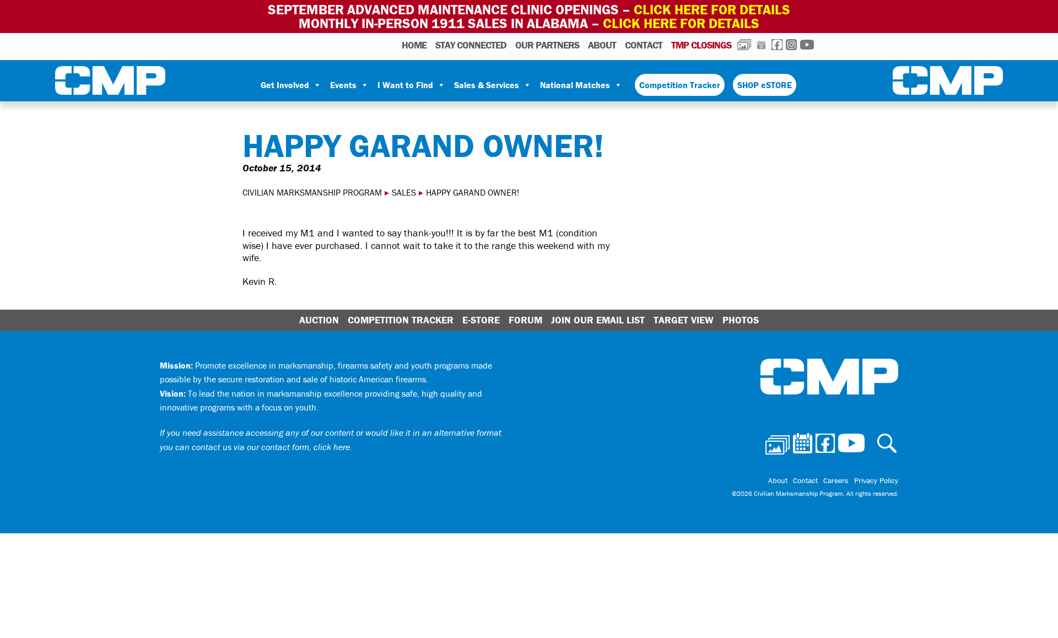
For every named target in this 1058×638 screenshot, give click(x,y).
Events (343, 84)
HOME (414, 45)
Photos (744, 44)
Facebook (776, 44)
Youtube (807, 44)
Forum (525, 319)
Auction (319, 319)
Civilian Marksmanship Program (110, 82)
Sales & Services (486, 84)
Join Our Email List (598, 319)
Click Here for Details (681, 23)
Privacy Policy (876, 480)
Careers (836, 480)
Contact (643, 45)
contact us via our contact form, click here (271, 446)
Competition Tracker (679, 84)
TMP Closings (701, 45)
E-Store (481, 319)
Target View (684, 319)
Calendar (761, 44)
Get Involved (285, 84)
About (602, 45)
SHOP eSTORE (764, 84)
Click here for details (712, 9)
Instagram (791, 44)
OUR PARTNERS (547, 45)
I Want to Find (405, 84)
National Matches (575, 84)
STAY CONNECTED (470, 45)
